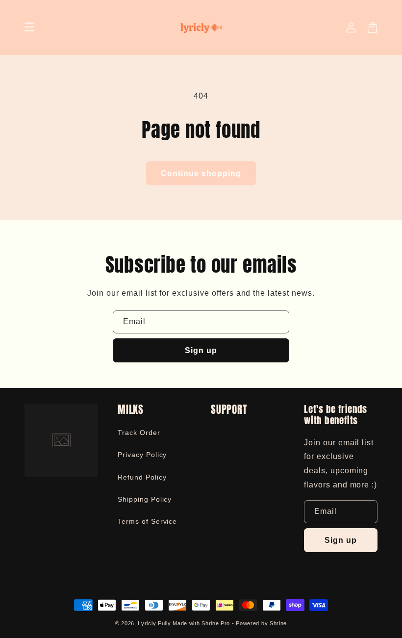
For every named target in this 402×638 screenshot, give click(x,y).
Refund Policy (142, 477)
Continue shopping (201, 173)
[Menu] (29, 27)
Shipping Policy (145, 499)
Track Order (139, 432)
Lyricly (147, 623)
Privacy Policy (142, 455)
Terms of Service (147, 521)
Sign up (201, 350)
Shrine (278, 623)
